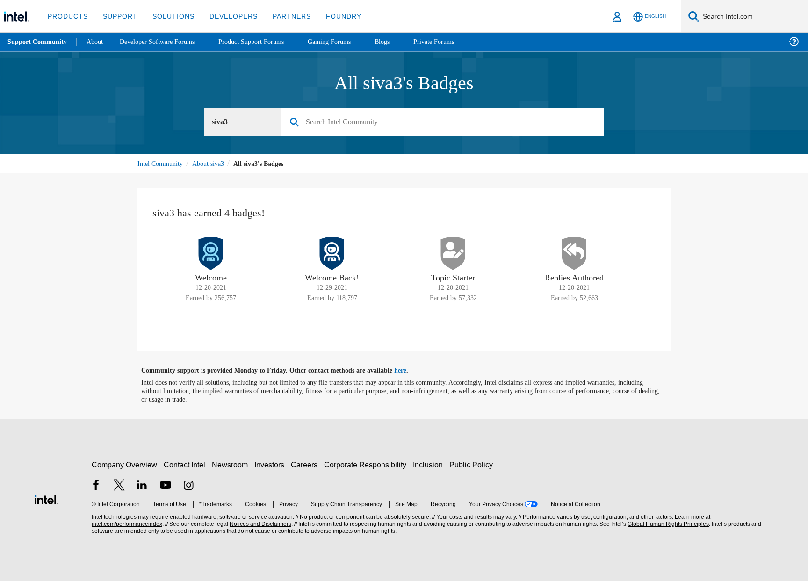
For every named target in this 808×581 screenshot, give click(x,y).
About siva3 (212, 165)
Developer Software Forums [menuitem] (164, 42)
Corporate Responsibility (367, 466)
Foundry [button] (332, 16)
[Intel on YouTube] (165, 487)
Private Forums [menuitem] (458, 42)
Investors (271, 466)
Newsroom (232, 466)
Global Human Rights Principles (667, 525)
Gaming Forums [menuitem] (348, 42)
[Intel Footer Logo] (46, 500)
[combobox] (446, 123)
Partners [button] (282, 16)
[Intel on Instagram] (188, 487)
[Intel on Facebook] (96, 487)
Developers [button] (226, 16)
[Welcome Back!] (332, 255)
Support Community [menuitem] (38, 42)
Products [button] (67, 16)
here (408, 372)
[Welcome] (211, 255)
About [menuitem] (97, 42)
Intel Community (161, 165)
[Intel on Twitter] (119, 487)
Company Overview (125, 466)
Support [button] (117, 16)
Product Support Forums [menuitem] (265, 42)
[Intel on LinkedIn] (142, 487)
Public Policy (472, 466)
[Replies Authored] (574, 255)
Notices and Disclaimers (259, 525)
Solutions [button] (169, 16)
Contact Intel (185, 466)
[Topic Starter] (453, 255)
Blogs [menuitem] (403, 42)
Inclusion (430, 466)
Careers (306, 466)
